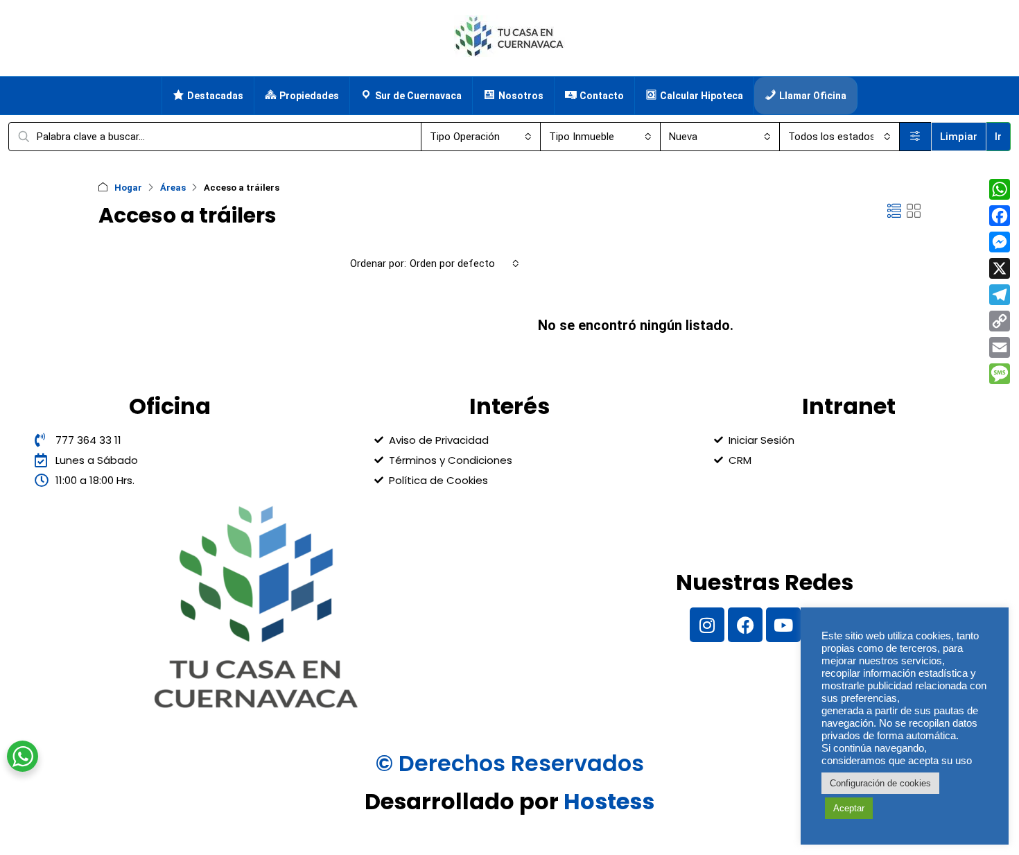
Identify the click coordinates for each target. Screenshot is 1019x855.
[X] (999, 268)
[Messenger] (999, 242)
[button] (894, 211)
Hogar (128, 187)
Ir (998, 136)
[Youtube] (783, 624)
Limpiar (958, 136)
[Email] (999, 347)
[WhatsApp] (999, 189)
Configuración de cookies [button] (880, 783)
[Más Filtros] (915, 136)
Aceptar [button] (848, 808)
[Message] (999, 374)
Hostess (609, 801)
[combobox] (481, 136)
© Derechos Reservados (510, 763)
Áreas (173, 187)
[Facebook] (745, 624)
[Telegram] (999, 295)
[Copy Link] (999, 321)
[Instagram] (707, 624)
